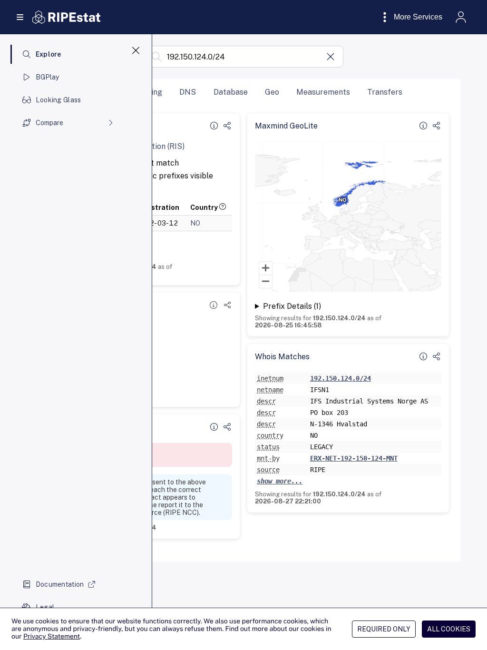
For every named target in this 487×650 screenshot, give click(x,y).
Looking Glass (58, 100)
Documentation (60, 584)
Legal (45, 607)
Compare (49, 123)
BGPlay (47, 77)
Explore (48, 54)
